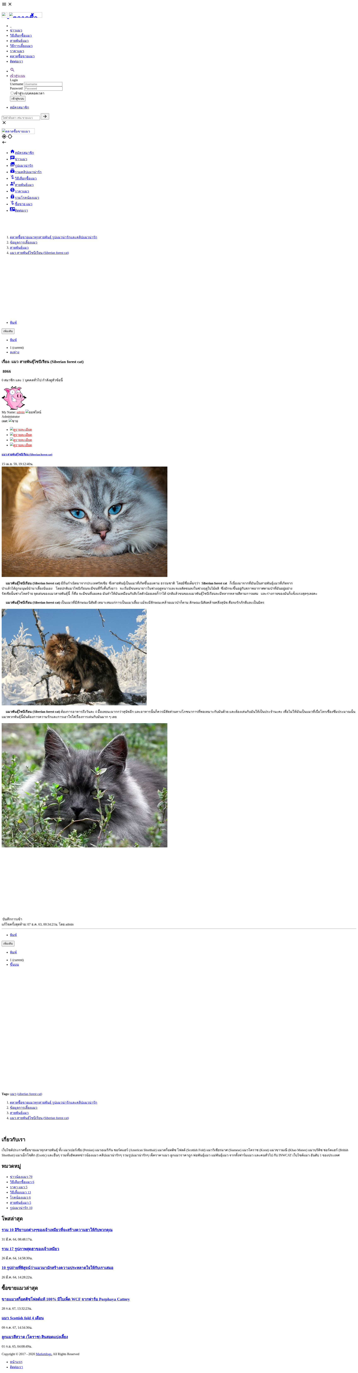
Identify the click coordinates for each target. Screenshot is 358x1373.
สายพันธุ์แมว (19, 40)
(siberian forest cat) (29, 1094)
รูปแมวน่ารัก (21, 1208)
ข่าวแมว (16, 30)
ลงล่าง (14, 352)
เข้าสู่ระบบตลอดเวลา (29, 93)
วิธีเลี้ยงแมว (20, 1192)
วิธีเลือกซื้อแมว (21, 35)
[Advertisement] (179, 288)
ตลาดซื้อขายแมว (22, 56)
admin (21, 412)
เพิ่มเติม (8, 331)
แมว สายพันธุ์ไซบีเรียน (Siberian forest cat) (27, 454)
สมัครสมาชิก (19, 107)
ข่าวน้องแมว (21, 1177)
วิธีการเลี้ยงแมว (21, 46)
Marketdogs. (44, 1354)
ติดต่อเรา (16, 61)
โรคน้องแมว (20, 1197)
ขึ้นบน (14, 964)
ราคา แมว (18, 1187)
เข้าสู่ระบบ (17, 75)
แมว (13, 1094)
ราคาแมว (17, 51)
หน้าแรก (16, 1362)
